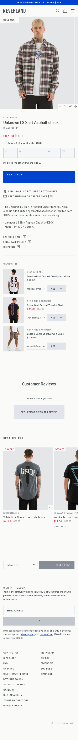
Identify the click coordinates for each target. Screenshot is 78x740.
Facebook (47, 663)
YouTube (46, 668)
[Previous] (4, 566)
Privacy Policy (12, 705)
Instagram (47, 652)
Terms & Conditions (15, 700)
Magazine (47, 673)
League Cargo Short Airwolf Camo (45, 333)
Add (53, 288)
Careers (8, 689)
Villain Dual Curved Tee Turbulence (24, 517)
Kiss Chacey (10, 117)
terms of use (46, 634)
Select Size (14, 174)
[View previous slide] (60, 106)
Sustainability (12, 694)
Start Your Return (15, 673)
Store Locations (14, 684)
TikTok (45, 658)
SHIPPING (9, 246)
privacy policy (27, 634)
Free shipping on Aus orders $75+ (39, 2)
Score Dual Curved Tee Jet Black (45, 305)
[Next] (73, 566)
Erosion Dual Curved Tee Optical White (48, 276)
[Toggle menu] (71, 11)
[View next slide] (75, 106)
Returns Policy (13, 679)
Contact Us (11, 652)
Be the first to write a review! (39, 412)
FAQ (5, 663)
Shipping (8, 668)
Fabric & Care (12, 236)
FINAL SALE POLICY (14, 241)
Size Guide (9, 658)
